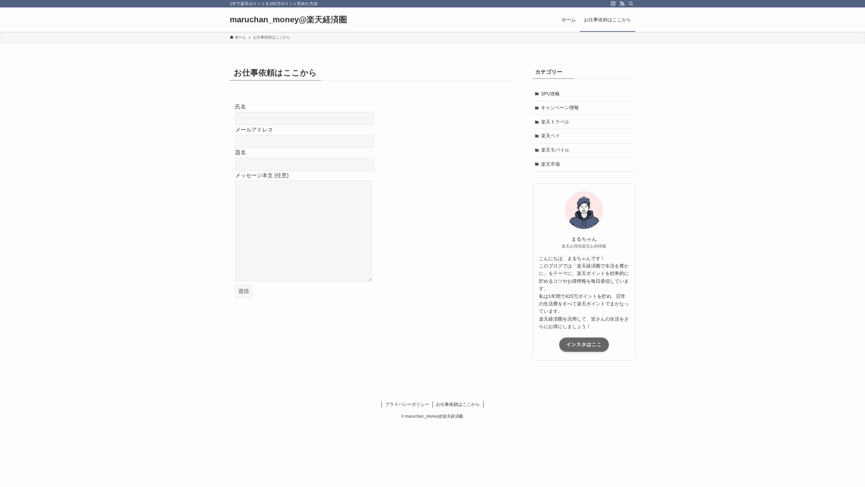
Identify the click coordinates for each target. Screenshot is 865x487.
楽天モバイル (555, 150)
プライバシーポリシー (407, 404)
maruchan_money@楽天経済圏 (288, 20)
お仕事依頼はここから (458, 404)
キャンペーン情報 (560, 107)
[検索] (630, 3)
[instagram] (613, 3)
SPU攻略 (550, 93)
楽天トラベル (555, 121)
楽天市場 (550, 164)
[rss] (622, 3)
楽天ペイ (550, 135)
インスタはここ (584, 344)
